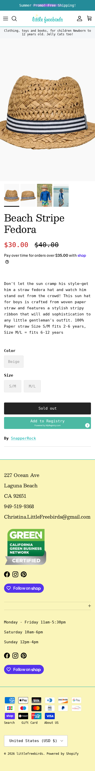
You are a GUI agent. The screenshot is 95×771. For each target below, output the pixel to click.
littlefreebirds (29, 754)
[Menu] (5, 18)
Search (9, 723)
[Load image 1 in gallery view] (47, 109)
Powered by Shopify (63, 754)
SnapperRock (23, 438)
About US (51, 723)
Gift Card (29, 723)
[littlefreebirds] (47, 18)
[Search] (16, 18)
